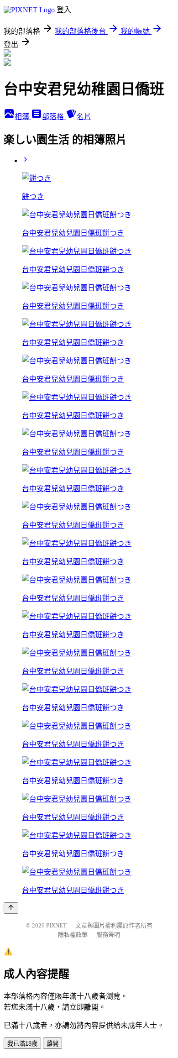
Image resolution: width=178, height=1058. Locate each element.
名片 (84, 116)
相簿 (23, 116)
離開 (52, 1043)
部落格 (54, 116)
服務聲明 (108, 934)
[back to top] (11, 908)
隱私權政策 (73, 934)
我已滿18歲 (22, 1043)
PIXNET (56, 925)
